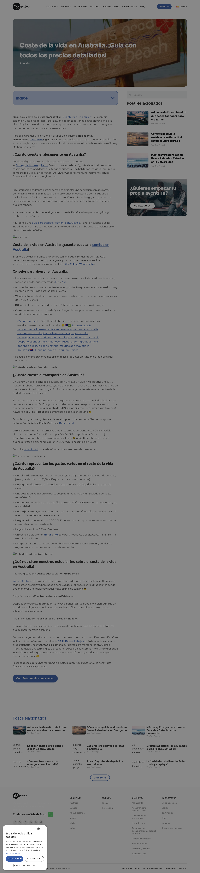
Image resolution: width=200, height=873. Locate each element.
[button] (25, 865)
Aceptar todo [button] (14, 858)
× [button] (43, 829)
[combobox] (38, 828)
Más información (13, 853)
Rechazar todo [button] (34, 858)
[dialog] (25, 847)
